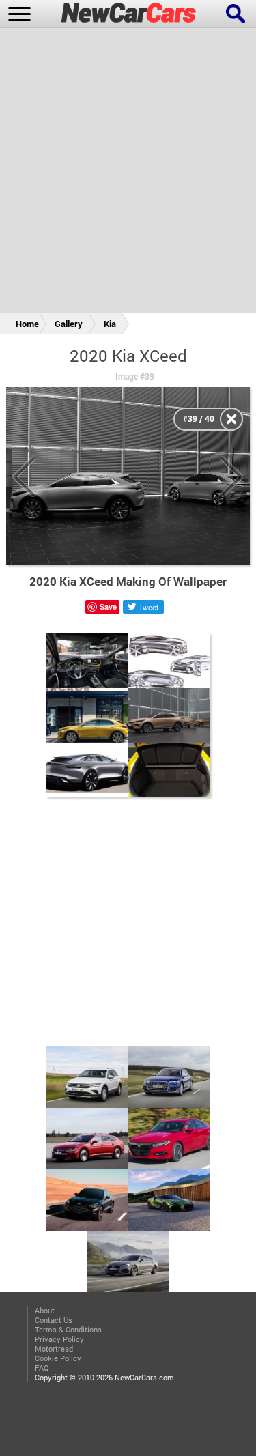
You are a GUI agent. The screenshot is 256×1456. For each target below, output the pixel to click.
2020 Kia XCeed (128, 355)
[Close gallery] (231, 419)
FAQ (42, 1368)
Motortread (54, 1349)
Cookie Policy (58, 1358)
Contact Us (53, 1320)
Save (108, 606)
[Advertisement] (128, 173)
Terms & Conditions (68, 1329)
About (45, 1310)
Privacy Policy (59, 1339)
